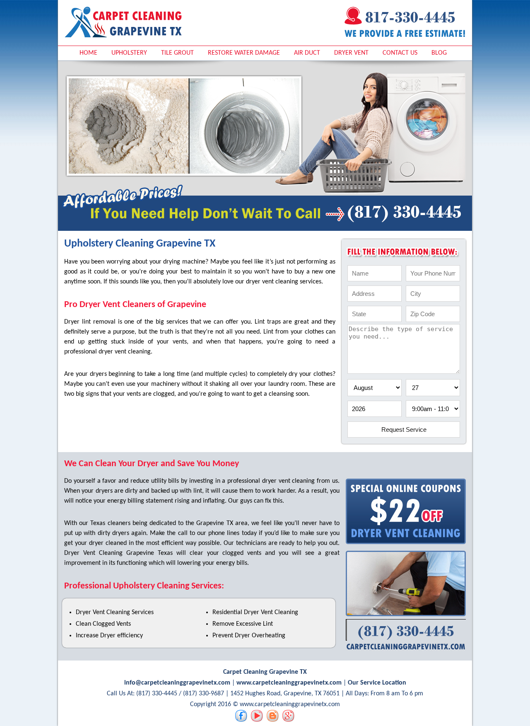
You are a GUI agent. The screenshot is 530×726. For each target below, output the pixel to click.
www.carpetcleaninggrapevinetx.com (289, 683)
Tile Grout (177, 53)
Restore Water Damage (244, 53)
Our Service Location (377, 683)
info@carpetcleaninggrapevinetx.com (177, 683)
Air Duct (307, 53)
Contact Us (400, 53)
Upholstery (129, 53)
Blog (439, 53)
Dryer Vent (351, 53)
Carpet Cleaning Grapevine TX (265, 672)
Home (88, 53)
